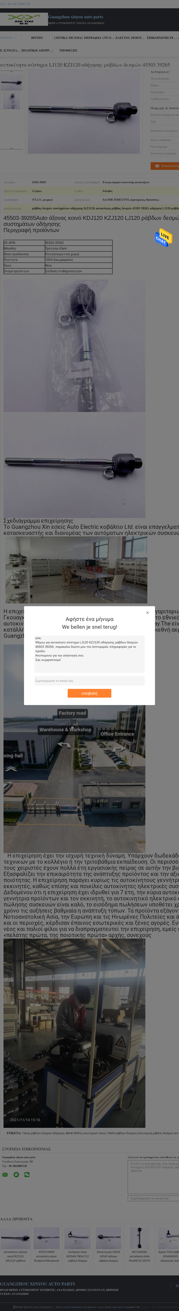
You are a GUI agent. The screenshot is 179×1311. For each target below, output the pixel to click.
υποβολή (89, 693)
